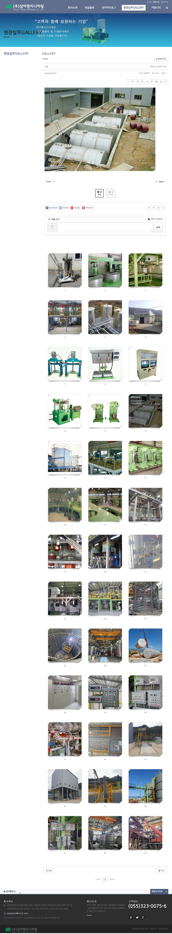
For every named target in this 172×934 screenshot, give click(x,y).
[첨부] (165, 81)
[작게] (142, 81)
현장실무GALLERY (133, 7)
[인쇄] (161, 81)
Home (6, 37)
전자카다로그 (109, 7)
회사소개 (72, 7)
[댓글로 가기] (156, 81)
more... (90, 915)
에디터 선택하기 (156, 219)
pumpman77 (51, 73)
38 (20, 891)
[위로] (147, 81)
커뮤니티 (156, 7)
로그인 (149, 2)
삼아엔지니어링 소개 (140, 929)
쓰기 (162, 871)
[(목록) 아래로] (151, 81)
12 (46, 67)
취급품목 (89, 7)
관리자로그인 (163, 929)
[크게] (137, 81)
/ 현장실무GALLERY (19, 37)
